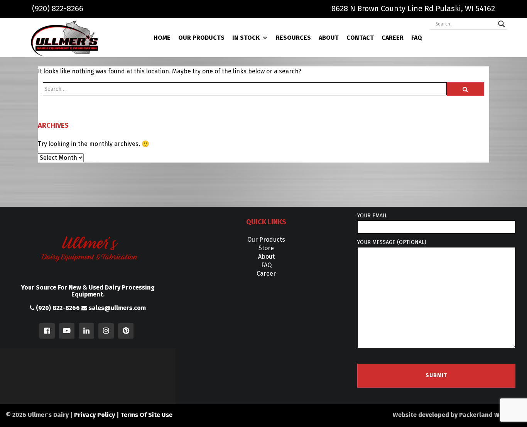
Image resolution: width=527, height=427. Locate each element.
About (329, 37)
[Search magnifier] (501, 24)
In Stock (246, 37)
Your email (372, 215)
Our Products (201, 37)
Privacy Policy (94, 415)
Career (393, 37)
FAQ (416, 37)
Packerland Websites (490, 415)
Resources (293, 37)
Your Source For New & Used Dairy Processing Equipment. (88, 291)
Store (266, 248)
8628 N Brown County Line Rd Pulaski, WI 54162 (413, 8)
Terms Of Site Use (146, 415)
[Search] (465, 89)
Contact (360, 37)
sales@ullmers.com (116, 308)
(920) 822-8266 (57, 8)
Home (162, 37)
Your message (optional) (391, 242)
